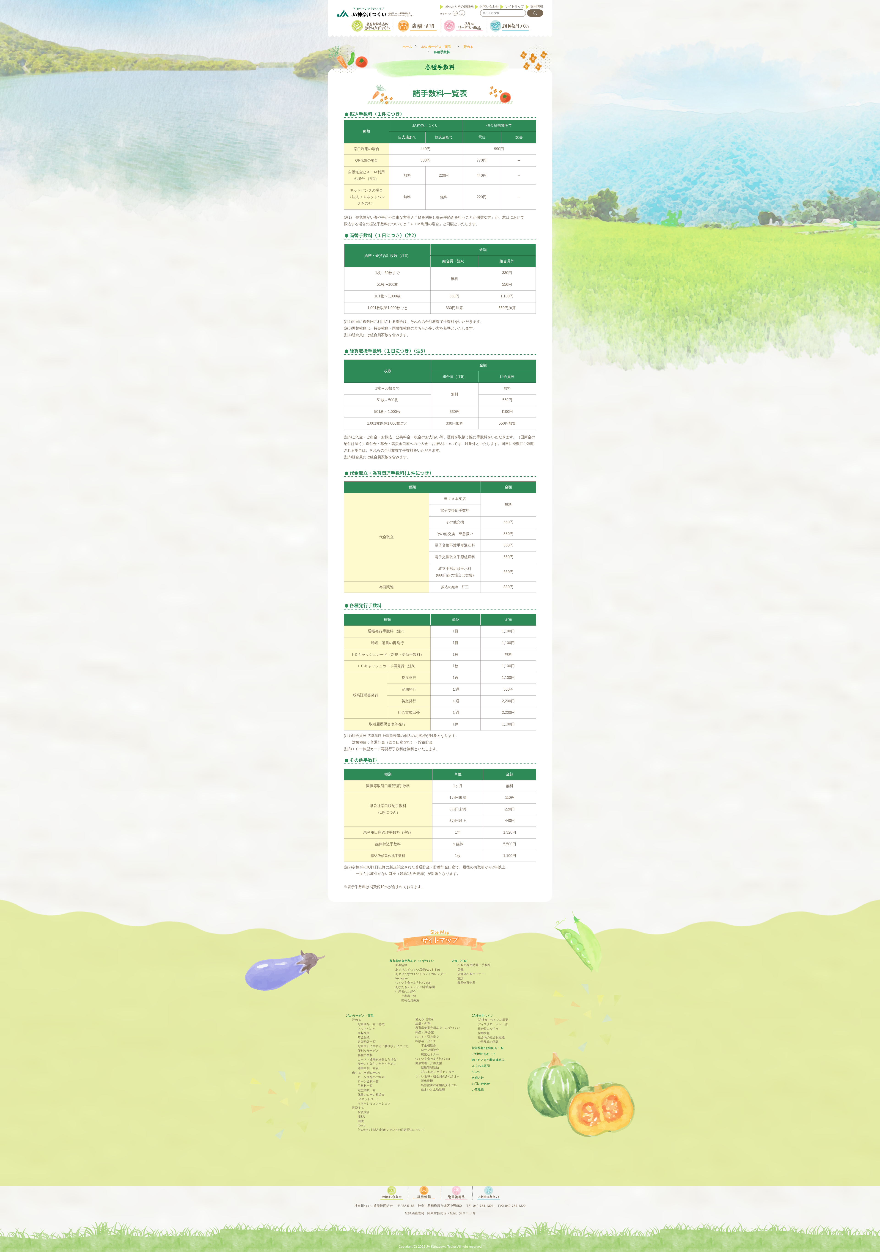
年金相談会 (428, 1045)
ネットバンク (367, 1028)
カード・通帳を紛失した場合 (377, 1059)
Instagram (402, 978)
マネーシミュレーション (374, 1103)
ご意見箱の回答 (488, 1041)
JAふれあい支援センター (437, 1072)
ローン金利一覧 (368, 1081)
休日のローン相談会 (371, 1094)
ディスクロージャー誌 (493, 1024)
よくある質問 (481, 1066)
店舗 (460, 969)
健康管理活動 (430, 1067)
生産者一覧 (408, 996)
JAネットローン (368, 1099)
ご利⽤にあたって (484, 1054)
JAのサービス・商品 (436, 47)
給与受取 (364, 1033)
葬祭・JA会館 (424, 1032)
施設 (460, 978)
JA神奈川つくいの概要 (493, 1019)
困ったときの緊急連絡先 (488, 1060)
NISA (361, 1116)
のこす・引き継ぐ (427, 1036)
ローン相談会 (430, 1050)
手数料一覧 (365, 1085)
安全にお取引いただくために (377, 1063)
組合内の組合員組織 (491, 1037)
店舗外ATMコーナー (470, 974)
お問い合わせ (489, 6)
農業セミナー (430, 1054)
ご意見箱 (478, 1089)
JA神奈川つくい (482, 1015)
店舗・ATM (459, 961)
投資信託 (364, 1112)
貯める (468, 47)
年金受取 (364, 1037)
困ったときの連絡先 (459, 6)
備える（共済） (425, 1019)
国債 (361, 1121)
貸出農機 (427, 1080)
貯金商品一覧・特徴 (371, 1024)
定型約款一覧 (367, 1041)
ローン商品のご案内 (371, 1077)
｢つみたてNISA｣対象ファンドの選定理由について (391, 1129)
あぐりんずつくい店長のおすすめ (417, 969)
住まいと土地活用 (433, 1089)
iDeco (361, 1125)
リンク (476, 1072)
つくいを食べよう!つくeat (412, 982)
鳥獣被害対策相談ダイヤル (439, 1085)
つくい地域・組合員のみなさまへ (437, 1076)
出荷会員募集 (410, 1000)
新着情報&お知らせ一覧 (488, 1048)
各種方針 (478, 1077)
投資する (358, 1107)
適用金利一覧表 (368, 1068)
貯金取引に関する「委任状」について (383, 1046)
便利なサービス (368, 1050)
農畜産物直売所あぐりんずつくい (411, 961)
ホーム (407, 47)
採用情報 (536, 6)
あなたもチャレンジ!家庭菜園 (415, 987)
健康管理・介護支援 (428, 1063)
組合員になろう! (489, 1028)
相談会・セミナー (427, 1041)
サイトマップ (514, 6)
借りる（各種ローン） (367, 1072)
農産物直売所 (466, 982)
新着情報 (401, 965)
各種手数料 (365, 1055)
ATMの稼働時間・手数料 (473, 965)
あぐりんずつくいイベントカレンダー (420, 974)
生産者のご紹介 (405, 991)
